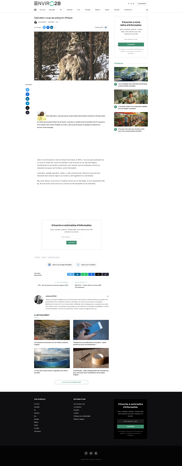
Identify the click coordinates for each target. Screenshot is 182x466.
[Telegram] (27, 103)
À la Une (42, 10)
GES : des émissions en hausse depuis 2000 (53, 285)
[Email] (27, 108)
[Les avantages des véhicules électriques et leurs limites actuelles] (131, 74)
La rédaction (77, 407)
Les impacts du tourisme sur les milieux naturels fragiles (51, 343)
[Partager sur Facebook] (48, 27)
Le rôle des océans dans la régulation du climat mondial (51, 372)
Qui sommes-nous (79, 404)
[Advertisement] (71, 97)
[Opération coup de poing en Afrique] (71, 56)
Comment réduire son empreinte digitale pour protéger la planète (132, 107)
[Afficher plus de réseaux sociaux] (55, 27)
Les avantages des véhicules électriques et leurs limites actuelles (132, 85)
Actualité (52, 10)
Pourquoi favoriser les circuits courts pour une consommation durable (131, 130)
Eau (78, 10)
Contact (76, 413)
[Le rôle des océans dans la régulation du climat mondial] (52, 358)
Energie (87, 10)
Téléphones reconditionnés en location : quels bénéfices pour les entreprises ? (89, 343)
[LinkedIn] (27, 99)
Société (116, 10)
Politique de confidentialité (82, 416)
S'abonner (142, 3)
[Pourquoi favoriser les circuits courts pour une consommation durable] (131, 119)
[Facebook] (27, 94)
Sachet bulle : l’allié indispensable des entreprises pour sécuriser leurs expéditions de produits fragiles (91, 373)
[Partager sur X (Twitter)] (44, 27)
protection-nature (53, 257)
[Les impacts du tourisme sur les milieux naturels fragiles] (52, 330)
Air (61, 10)
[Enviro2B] (47, 3)
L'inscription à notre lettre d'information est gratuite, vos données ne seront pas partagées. (131, 51)
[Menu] (35, 10)
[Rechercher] (147, 10)
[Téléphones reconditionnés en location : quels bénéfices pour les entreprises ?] (91, 330)
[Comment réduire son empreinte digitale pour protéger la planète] (131, 97)
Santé (107, 10)
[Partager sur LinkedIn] (51, 27)
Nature (97, 10)
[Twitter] (27, 90)
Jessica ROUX (42, 22)
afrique (37, 257)
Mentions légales (79, 419)
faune (44, 257)
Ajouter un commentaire (71, 382)
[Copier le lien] (27, 112)
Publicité (76, 410)
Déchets (69, 10)
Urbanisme (128, 10)
